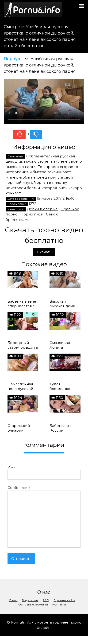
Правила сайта (64, 600)
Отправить (21, 558)
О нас (13, 600)
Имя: (12, 467)
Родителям (30, 600)
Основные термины (33, 604)
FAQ (46, 600)
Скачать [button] (44, 252)
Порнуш (13, 58)
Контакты (59, 604)
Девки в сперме (42, 209)
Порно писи (31, 214)
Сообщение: (19, 487)
